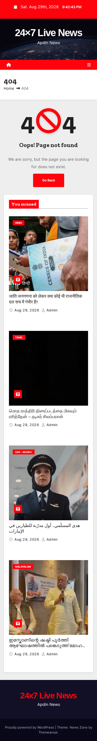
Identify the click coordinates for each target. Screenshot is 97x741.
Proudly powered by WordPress (30, 727)
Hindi (18, 222)
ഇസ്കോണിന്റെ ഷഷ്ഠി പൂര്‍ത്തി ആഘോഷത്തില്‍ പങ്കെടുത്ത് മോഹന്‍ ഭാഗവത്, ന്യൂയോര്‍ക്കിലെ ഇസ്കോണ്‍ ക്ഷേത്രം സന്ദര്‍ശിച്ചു (48, 648)
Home (9, 88)
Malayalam (23, 566)
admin (51, 310)
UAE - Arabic (23, 451)
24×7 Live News (48, 32)
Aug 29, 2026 (27, 310)
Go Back (48, 180)
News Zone (79, 727)
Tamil (19, 337)
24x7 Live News (48, 695)
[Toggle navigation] (89, 65)
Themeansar (48, 732)
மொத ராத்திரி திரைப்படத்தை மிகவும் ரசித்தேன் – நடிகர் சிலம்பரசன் (43, 413)
